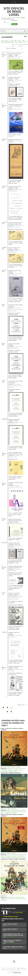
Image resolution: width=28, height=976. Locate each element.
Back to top (14, 961)
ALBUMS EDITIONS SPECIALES (18, 810)
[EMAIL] (26, 36)
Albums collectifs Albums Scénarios (12, 767)
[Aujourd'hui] (25, 41)
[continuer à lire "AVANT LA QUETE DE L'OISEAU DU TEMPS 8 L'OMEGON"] (14, 748)
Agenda (18, 17)
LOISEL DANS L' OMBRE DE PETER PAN (10, 773)
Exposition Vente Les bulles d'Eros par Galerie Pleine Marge (16, 597)
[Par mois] (17, 41)
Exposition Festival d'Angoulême (16, 523)
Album (8, 810)
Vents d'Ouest (7, 811)
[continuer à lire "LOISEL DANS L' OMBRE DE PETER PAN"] (14, 791)
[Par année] (13, 41)
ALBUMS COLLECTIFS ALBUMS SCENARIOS (12, 770)
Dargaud (15, 770)
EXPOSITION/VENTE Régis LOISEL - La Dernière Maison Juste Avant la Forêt (13, 934)
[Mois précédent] (3, 41)
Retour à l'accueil (21, 968)
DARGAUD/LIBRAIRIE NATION (19, 857)
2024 (8, 768)
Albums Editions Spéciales (10, 808)
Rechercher (14, 20)
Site (21, 912)
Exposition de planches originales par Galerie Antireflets (15, 386)
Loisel (13, 17)
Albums (5, 895)
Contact (17, 912)
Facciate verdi (17, 972)
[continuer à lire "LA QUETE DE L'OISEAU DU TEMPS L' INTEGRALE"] (14, 877)
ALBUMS (18, 897)
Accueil (9, 17)
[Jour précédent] (8, 41)
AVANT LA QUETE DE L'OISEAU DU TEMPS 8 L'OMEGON (12, 941)
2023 (7, 898)
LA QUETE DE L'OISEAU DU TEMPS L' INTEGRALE (13, 859)
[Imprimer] (24, 36)
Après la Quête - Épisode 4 (10, 929)
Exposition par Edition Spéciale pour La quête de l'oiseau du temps (16, 309)
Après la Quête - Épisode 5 (10, 924)
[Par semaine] (20, 41)
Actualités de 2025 (10, 925)
